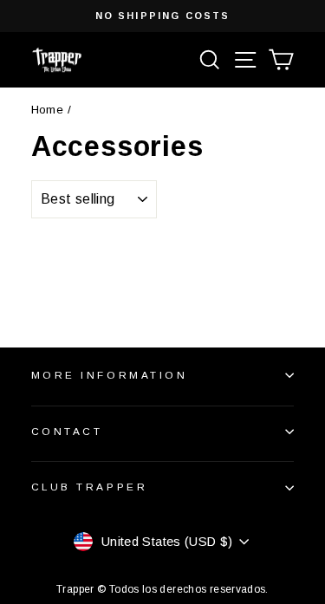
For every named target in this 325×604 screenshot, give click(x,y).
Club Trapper (89, 486)
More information (109, 374)
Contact (67, 431)
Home (47, 109)
